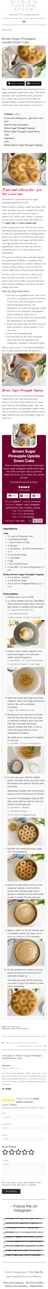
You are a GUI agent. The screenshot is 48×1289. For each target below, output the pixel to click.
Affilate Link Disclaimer (16, 1286)
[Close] (39, 602)
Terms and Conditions (13, 1282)
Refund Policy (36, 1286)
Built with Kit (24, 682)
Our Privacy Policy (35, 1282)
